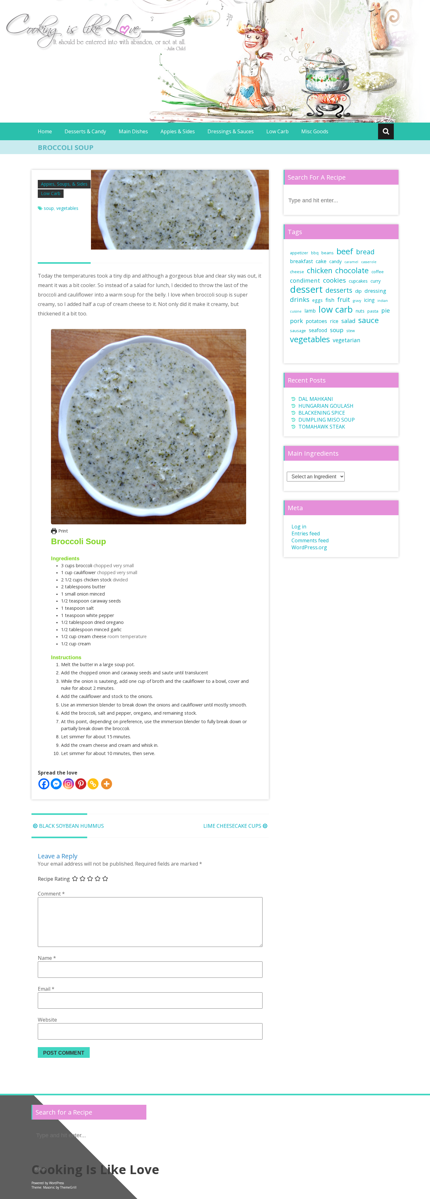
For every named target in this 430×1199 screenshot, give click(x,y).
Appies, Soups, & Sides (64, 184)
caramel (351, 262)
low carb (336, 309)
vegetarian (346, 340)
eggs (317, 300)
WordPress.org (309, 547)
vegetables (67, 208)
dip (358, 291)
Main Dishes (133, 131)
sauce (368, 320)
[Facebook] (43, 783)
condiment (305, 280)
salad (348, 321)
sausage (298, 330)
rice (334, 321)
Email (46, 988)
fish (329, 299)
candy (335, 261)
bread (365, 251)
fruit (343, 299)
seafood (318, 330)
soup (49, 208)
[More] (106, 783)
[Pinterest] (80, 783)
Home (45, 131)
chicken (319, 270)
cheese (297, 271)
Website (47, 1019)
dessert (306, 289)
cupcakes (358, 281)
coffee (377, 271)
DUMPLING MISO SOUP (326, 419)
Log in (298, 526)
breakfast (301, 261)
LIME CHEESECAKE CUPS (232, 825)
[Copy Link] (93, 783)
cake (321, 261)
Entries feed (305, 533)
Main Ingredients (313, 453)
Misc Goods (314, 131)
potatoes (316, 321)
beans (327, 253)
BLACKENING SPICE (321, 412)
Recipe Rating (54, 878)
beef (345, 251)
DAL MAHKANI (315, 398)
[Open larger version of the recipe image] (148, 426)
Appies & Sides (178, 131)
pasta (372, 311)
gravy (357, 300)
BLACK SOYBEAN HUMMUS (71, 825)
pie (385, 310)
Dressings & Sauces (230, 131)
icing (369, 300)
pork (296, 321)
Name (47, 957)
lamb (310, 310)
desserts (338, 290)
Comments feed (310, 540)
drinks (299, 299)
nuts (360, 311)
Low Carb (277, 131)
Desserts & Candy (85, 131)
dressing (375, 290)
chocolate (352, 270)
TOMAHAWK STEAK (321, 426)
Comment (51, 893)
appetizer (299, 253)
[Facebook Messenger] (56, 783)
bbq (315, 252)
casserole (368, 262)
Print (62, 531)
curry (376, 281)
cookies (334, 280)
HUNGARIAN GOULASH (326, 405)
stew (350, 330)
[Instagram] (68, 783)
